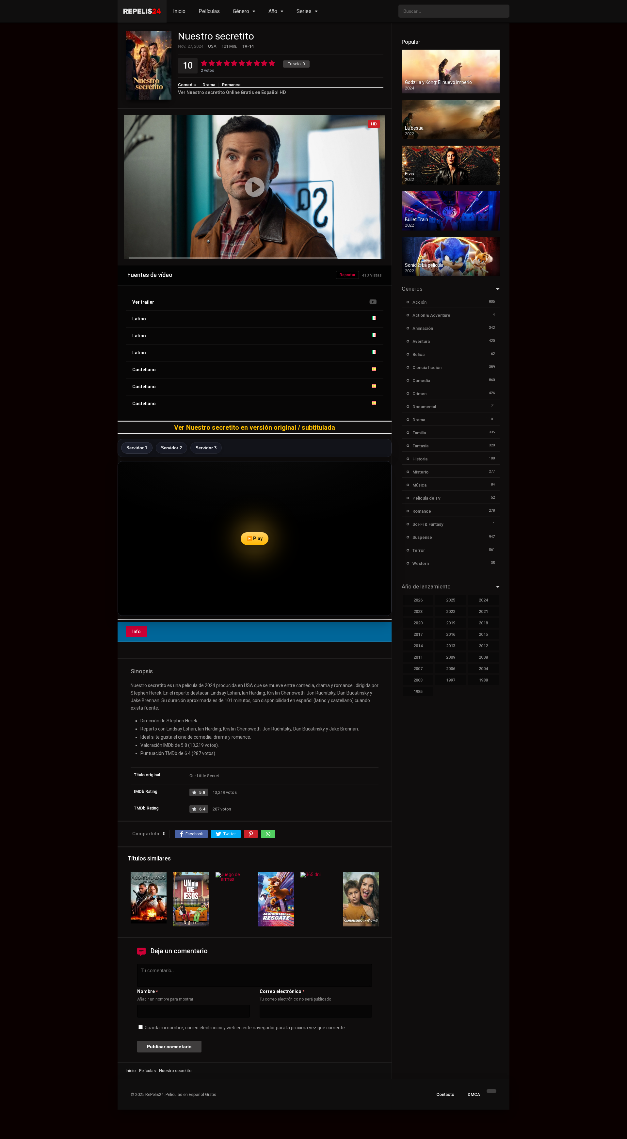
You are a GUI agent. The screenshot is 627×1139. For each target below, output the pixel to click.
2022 (450, 611)
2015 (483, 634)
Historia (419, 459)
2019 (450, 622)
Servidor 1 (136, 447)
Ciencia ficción (427, 367)
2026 (418, 600)
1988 (483, 680)
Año (272, 11)
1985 (418, 691)
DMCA (474, 1094)
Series (304, 11)
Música (419, 485)
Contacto (445, 1094)
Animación (422, 328)
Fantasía (420, 445)
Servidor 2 (171, 447)
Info (136, 631)
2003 (418, 680)
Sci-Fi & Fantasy (427, 524)
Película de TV (426, 498)
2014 (418, 645)
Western (420, 563)
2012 (483, 645)
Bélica (418, 354)
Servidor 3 (206, 447)
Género (241, 11)
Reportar (347, 275)
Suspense (422, 537)
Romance (231, 85)
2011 (418, 657)
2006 (450, 668)
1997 (450, 680)
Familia (419, 432)
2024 (483, 600)
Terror (418, 550)
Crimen (419, 393)
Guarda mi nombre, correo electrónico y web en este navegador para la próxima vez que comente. (245, 1027)
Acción (419, 302)
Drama (208, 85)
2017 (418, 634)
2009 (450, 657)
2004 (483, 668)
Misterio (420, 472)
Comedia (187, 85)
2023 (418, 611)
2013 (450, 645)
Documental (424, 406)
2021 (483, 611)
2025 (450, 600)
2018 (483, 622)
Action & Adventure (431, 315)
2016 (450, 634)
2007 (418, 668)
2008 (483, 657)
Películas (209, 11)
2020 (418, 622)
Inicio (179, 11)
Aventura (421, 341)
